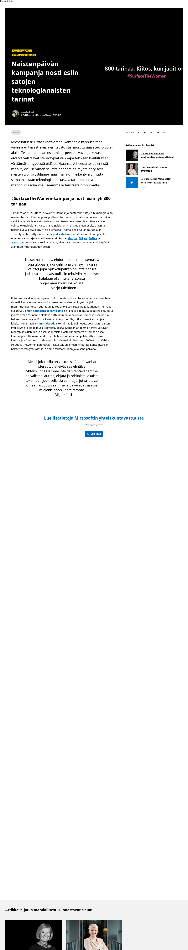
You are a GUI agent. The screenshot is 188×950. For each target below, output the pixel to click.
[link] (94, 434)
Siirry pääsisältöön (6, 1)
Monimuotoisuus (24, 55)
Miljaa (83, 238)
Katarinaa (18, 242)
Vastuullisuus (22, 51)
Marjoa (72, 238)
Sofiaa (93, 238)
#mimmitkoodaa (46, 323)
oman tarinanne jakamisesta (44, 310)
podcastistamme (64, 234)
